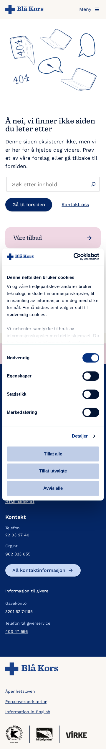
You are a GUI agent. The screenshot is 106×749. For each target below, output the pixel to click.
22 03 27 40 (17, 535)
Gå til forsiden (28, 204)
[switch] (90, 376)
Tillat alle (53, 453)
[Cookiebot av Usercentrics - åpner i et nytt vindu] (74, 256)
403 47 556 (16, 631)
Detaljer (80, 435)
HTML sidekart (19, 501)
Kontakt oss (75, 204)
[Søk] (93, 184)
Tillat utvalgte (53, 471)
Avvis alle (53, 488)
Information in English (27, 711)
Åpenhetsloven (20, 691)
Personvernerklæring (26, 701)
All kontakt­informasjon (38, 570)
